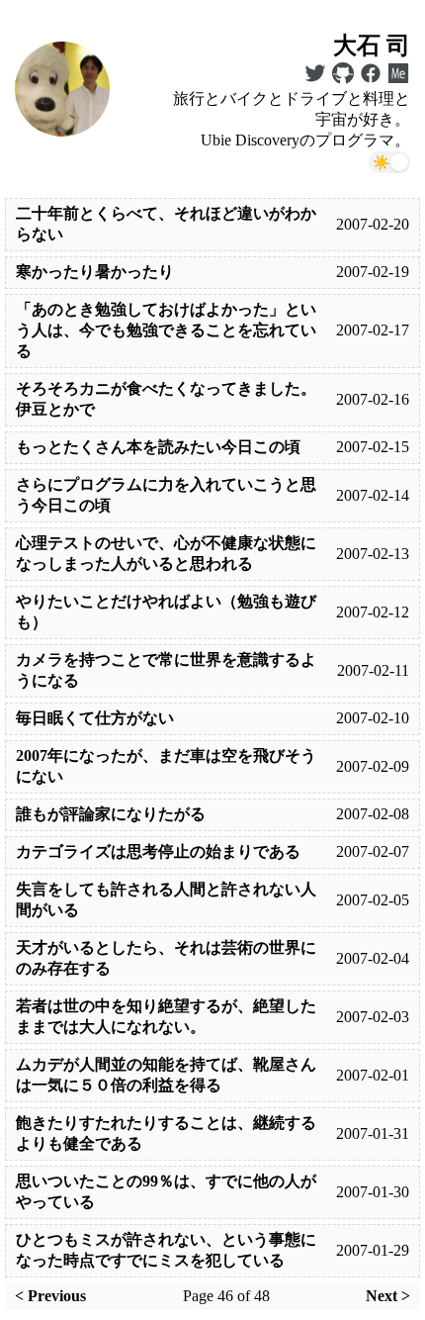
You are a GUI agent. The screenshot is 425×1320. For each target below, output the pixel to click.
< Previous (50, 1295)
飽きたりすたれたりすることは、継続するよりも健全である (166, 1133)
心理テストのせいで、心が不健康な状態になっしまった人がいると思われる (166, 553)
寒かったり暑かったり (95, 271)
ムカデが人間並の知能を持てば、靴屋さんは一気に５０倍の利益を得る (166, 1074)
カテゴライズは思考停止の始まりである (158, 851)
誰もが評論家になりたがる (111, 813)
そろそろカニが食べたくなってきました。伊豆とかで (166, 399)
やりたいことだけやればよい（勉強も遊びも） (166, 611)
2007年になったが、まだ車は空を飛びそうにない (166, 766)
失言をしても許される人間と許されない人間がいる (166, 899)
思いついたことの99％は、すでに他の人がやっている (166, 1191)
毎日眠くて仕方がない (95, 717)
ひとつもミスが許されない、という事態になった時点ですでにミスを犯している (166, 1250)
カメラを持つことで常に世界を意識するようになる (166, 670)
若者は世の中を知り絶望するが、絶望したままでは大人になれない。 (166, 1016)
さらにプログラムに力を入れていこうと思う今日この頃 (166, 495)
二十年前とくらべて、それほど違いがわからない (166, 223)
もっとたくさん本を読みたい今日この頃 (158, 446)
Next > (388, 1295)
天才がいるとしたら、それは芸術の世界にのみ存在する (166, 958)
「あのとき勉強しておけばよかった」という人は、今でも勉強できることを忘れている (166, 330)
